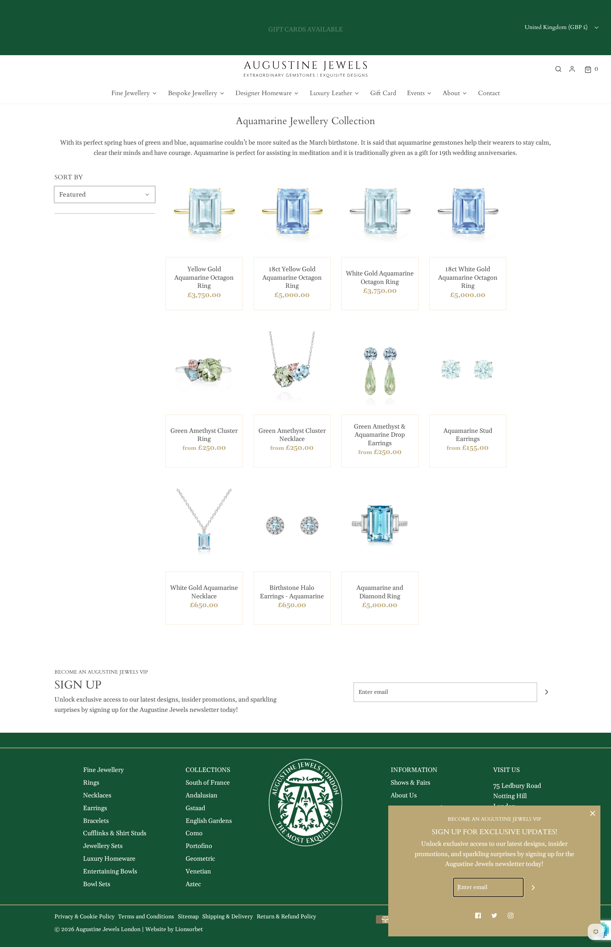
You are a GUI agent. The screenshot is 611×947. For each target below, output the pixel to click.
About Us (404, 795)
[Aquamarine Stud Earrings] (468, 370)
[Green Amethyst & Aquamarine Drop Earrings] (380, 370)
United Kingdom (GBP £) (557, 27)
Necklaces (97, 795)
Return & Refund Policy (286, 916)
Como (194, 833)
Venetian (198, 871)
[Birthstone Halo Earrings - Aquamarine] (292, 527)
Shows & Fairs (410, 783)
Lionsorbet (189, 929)
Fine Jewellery (103, 770)
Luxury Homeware (109, 859)
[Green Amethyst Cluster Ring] (204, 370)
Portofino (199, 846)
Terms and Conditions (146, 916)
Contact (489, 93)
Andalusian (201, 795)
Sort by (68, 177)
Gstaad (195, 808)
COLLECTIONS (208, 770)
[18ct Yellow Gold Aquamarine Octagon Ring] (292, 213)
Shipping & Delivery (227, 916)
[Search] (558, 68)
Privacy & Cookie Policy (84, 916)
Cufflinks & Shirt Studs (114, 833)
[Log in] (572, 68)
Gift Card (383, 93)
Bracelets (96, 821)
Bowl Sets (96, 884)
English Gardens (209, 821)
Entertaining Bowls (110, 871)
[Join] (547, 692)
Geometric (200, 859)
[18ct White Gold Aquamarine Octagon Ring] (468, 213)
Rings (91, 783)
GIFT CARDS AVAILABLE (305, 27)
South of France (208, 783)
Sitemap (188, 916)
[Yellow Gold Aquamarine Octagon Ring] (204, 213)
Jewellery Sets (103, 846)
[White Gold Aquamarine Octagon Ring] (380, 213)
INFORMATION (414, 770)
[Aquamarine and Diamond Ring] (380, 527)
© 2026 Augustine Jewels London (97, 929)
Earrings (95, 808)
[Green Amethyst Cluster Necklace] (292, 370)
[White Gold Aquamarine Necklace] (204, 527)
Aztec (193, 884)
